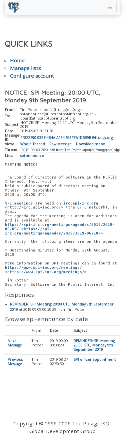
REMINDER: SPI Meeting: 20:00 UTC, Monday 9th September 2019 (95, 345)
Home (17, 60)
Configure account (32, 75)
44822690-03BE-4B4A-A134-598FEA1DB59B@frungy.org (66, 137)
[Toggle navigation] (110, 7)
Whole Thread (32, 144)
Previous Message (15, 361)
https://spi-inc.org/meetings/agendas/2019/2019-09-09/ (60, 227)
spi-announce (32, 155)
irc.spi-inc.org (80, 203)
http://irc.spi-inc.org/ (34, 207)
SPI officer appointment (95, 359)
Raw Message (60, 144)
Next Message (15, 342)
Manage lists (25, 68)
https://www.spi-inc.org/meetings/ (43, 267)
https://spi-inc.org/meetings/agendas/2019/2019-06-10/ (53, 231)
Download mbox (90, 144)
